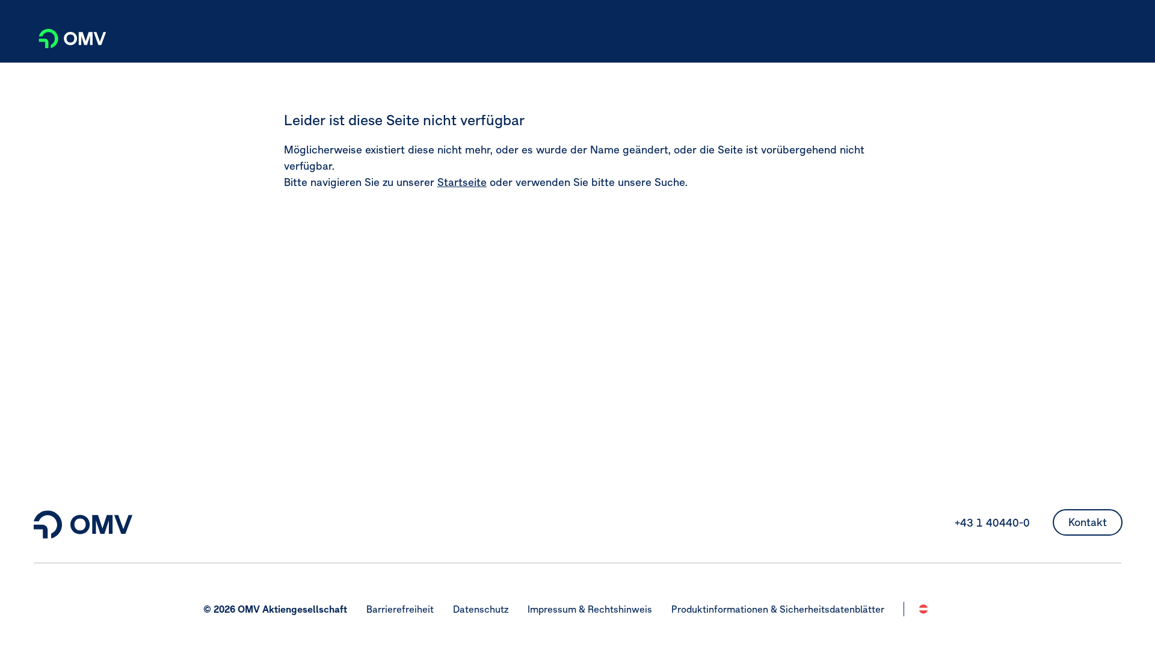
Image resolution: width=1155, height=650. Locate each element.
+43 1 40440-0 (992, 523)
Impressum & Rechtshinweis (590, 609)
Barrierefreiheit (400, 609)
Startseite (462, 182)
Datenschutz (480, 609)
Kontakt (1087, 522)
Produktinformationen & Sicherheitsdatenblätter (777, 609)
